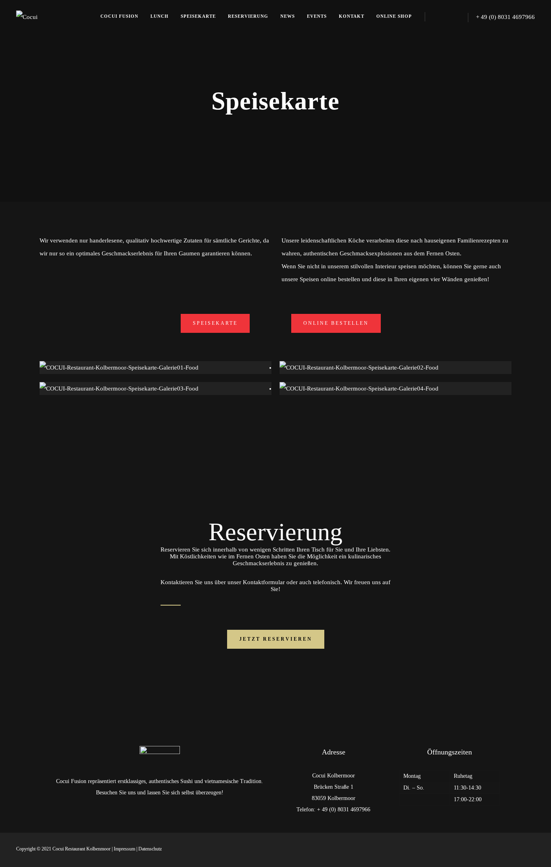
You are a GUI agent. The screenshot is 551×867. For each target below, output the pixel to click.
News (287, 16)
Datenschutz (150, 849)
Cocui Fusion (119, 16)
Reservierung (248, 16)
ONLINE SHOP (394, 16)
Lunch (159, 16)
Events (317, 16)
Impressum (124, 849)
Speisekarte (198, 16)
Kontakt (351, 16)
